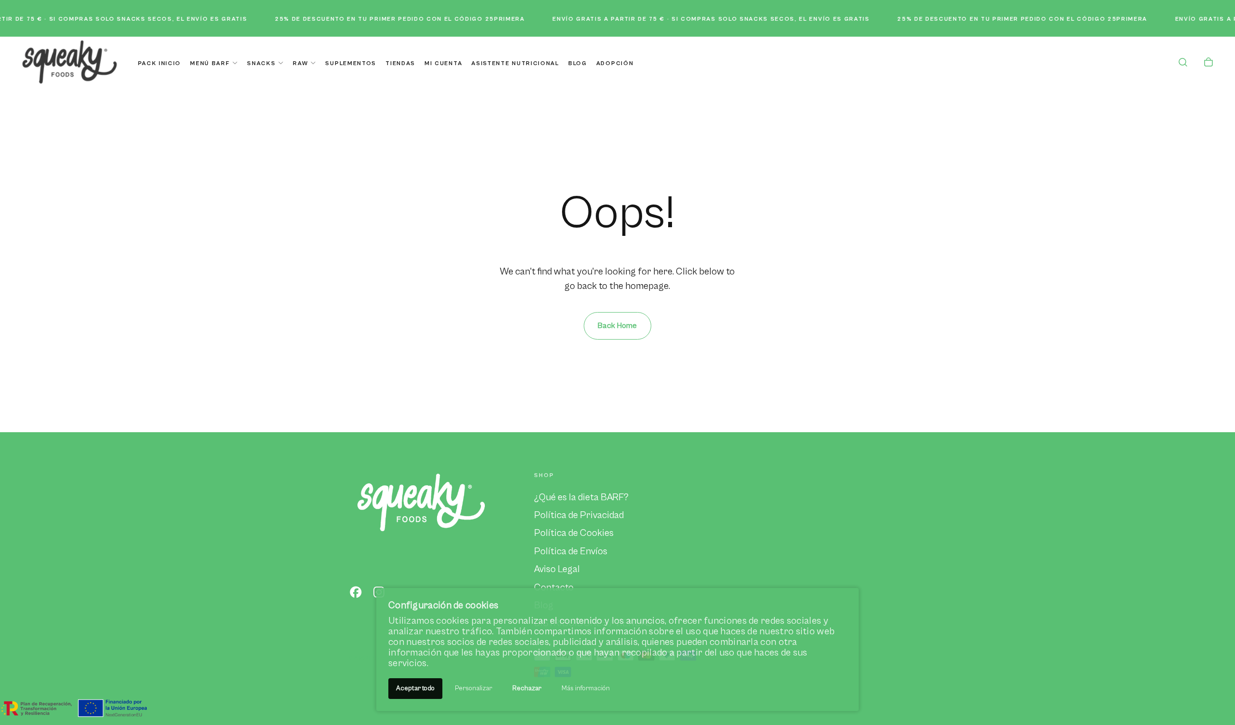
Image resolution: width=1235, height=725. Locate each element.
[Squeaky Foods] (421, 501)
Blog (577, 63)
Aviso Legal (557, 569)
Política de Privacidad (579, 515)
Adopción (614, 63)
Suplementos (350, 63)
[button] (1183, 63)
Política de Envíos (570, 551)
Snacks (261, 63)
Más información (586, 688)
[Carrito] (1208, 63)
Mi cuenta (443, 63)
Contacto (554, 587)
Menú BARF (210, 63)
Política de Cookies (574, 533)
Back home (617, 325)
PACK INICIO (159, 63)
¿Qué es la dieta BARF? (581, 497)
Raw (300, 63)
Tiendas (400, 63)
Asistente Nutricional (515, 63)
